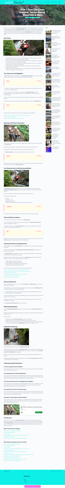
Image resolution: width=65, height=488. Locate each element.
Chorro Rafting (7, 433)
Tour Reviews (35, 2)
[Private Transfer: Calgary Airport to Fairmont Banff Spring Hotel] (48, 143)
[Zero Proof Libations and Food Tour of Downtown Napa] (48, 63)
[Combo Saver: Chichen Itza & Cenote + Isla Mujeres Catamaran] (48, 75)
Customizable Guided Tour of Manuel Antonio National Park (16, 274)
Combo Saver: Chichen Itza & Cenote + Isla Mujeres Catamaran (56, 74)
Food (55, 2)
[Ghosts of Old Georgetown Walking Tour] (48, 88)
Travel (52, 2)
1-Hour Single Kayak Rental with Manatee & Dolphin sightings (56, 111)
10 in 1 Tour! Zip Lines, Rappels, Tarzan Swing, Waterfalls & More (17, 269)
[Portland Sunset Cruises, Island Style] (48, 69)
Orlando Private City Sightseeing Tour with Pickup (56, 38)
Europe (48, 2)
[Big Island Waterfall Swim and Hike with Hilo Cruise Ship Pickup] (48, 124)
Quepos (30, 17)
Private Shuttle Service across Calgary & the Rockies (56, 117)
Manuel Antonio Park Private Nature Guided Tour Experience (16, 438)
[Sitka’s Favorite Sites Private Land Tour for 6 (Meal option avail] (48, 106)
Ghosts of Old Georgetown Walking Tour (56, 87)
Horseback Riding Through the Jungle (12, 457)
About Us (59, 2)
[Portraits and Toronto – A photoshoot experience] (48, 51)
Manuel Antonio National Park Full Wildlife (12, 430)
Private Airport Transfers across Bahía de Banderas (56, 44)
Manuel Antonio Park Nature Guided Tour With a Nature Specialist (17, 115)
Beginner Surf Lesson (9, 453)
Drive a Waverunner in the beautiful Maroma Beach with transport (56, 80)
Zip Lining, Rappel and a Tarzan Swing (12, 277)
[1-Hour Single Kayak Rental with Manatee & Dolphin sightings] (48, 112)
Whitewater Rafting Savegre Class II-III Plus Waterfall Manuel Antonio (18, 271)
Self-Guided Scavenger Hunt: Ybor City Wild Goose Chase (56, 32)
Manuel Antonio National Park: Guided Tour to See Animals (15, 459)
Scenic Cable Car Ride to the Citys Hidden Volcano (56, 93)
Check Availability (38, 412)
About (25, 479)
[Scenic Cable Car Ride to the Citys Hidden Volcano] (48, 94)
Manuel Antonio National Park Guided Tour (12, 456)
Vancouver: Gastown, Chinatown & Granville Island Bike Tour (56, 129)
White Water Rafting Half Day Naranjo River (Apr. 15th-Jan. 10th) (17, 435)
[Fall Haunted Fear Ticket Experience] (48, 149)
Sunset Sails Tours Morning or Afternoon (12, 275)
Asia (45, 2)
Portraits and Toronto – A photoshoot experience (56, 50)
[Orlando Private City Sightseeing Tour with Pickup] (48, 39)
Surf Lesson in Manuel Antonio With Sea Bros (13, 460)
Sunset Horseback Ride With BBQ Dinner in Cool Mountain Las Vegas (56, 99)
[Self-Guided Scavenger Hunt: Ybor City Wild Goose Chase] (48, 33)
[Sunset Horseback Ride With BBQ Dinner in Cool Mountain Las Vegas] (48, 100)
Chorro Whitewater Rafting (10, 432)
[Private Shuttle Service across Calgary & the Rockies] (48, 118)
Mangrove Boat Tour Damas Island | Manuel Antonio (14, 118)
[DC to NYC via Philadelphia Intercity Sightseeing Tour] (48, 57)
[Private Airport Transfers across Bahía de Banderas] (48, 45)
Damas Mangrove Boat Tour (10, 436)
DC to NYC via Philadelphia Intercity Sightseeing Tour (56, 56)
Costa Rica (26, 17)
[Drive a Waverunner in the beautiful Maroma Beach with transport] (48, 82)
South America (40, 2)
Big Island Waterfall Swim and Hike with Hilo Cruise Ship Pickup (56, 123)
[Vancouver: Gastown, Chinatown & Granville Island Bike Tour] (48, 130)
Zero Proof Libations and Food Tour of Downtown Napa (56, 62)
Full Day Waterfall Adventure (10, 116)
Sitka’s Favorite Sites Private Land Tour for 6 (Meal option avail (56, 105)
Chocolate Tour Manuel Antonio (10, 272)
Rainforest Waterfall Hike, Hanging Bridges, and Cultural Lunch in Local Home (19, 454)
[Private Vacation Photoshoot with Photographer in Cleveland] (48, 137)
